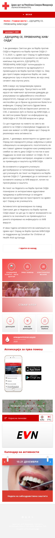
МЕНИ (28, 14)
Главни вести (19, 20)
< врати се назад (27, 248)
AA (38, 529)
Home (7, 20)
